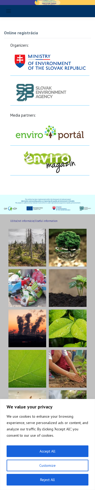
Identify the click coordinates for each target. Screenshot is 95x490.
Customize (47, 465)
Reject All (47, 479)
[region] (47, 444)
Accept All (47, 451)
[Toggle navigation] (8, 11)
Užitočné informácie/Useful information (34, 221)
